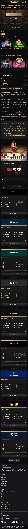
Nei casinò (18, 112)
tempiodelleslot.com (13, 527)
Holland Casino (6, 440)
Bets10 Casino (5, 288)
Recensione (20, 27)
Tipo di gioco (4, 83)
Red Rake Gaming (5, 92)
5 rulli (2, 34)
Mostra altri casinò (14, 460)
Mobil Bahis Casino (7, 318)
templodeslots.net (23, 527)
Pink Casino (5, 197)
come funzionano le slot (16, 135)
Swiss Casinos (5, 349)
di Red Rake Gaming (17, 7)
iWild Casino (5, 409)
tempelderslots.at (11, 526)
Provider (3, 73)
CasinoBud (4, 379)
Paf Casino (4, 258)
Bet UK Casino (5, 227)
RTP (2, 78)
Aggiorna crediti (14, 28)
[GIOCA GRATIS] (6, 43)
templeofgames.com (20, 526)
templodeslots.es (4, 527)
